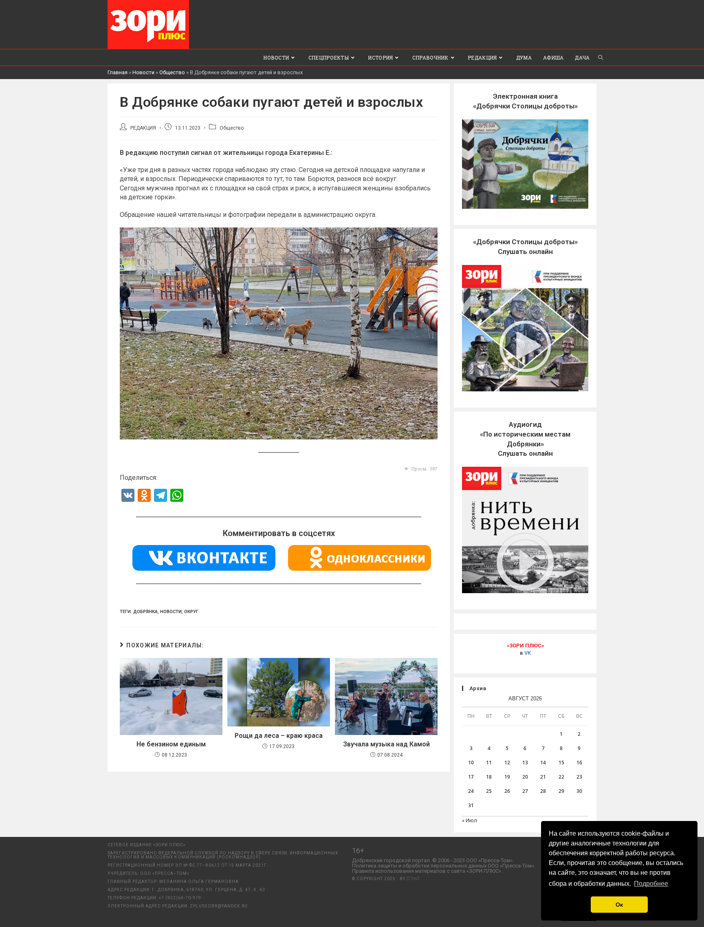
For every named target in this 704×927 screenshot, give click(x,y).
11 (489, 762)
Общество (172, 72)
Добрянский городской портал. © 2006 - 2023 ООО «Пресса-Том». (433, 860)
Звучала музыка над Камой (386, 744)
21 (543, 776)
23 (579, 776)
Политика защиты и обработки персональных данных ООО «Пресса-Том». (443, 866)
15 (561, 762)
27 (525, 791)
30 (579, 791)
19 (507, 776)
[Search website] (600, 57)
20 (525, 776)
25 (489, 791)
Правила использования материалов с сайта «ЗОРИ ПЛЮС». (427, 871)
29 (561, 791)
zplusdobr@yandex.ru (219, 906)
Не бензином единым (171, 744)
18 (489, 776)
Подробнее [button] (651, 883)
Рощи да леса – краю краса (279, 735)
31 (471, 805)
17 (471, 776)
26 (507, 791)
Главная (118, 72)
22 (561, 776)
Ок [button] (619, 904)
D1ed (413, 878)
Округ (191, 611)
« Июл (469, 820)
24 (471, 791)
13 (525, 762)
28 (543, 791)
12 (507, 762)
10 (471, 762)
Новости (143, 72)
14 (543, 762)
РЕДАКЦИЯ (143, 128)
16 (579, 762)
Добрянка (145, 611)
